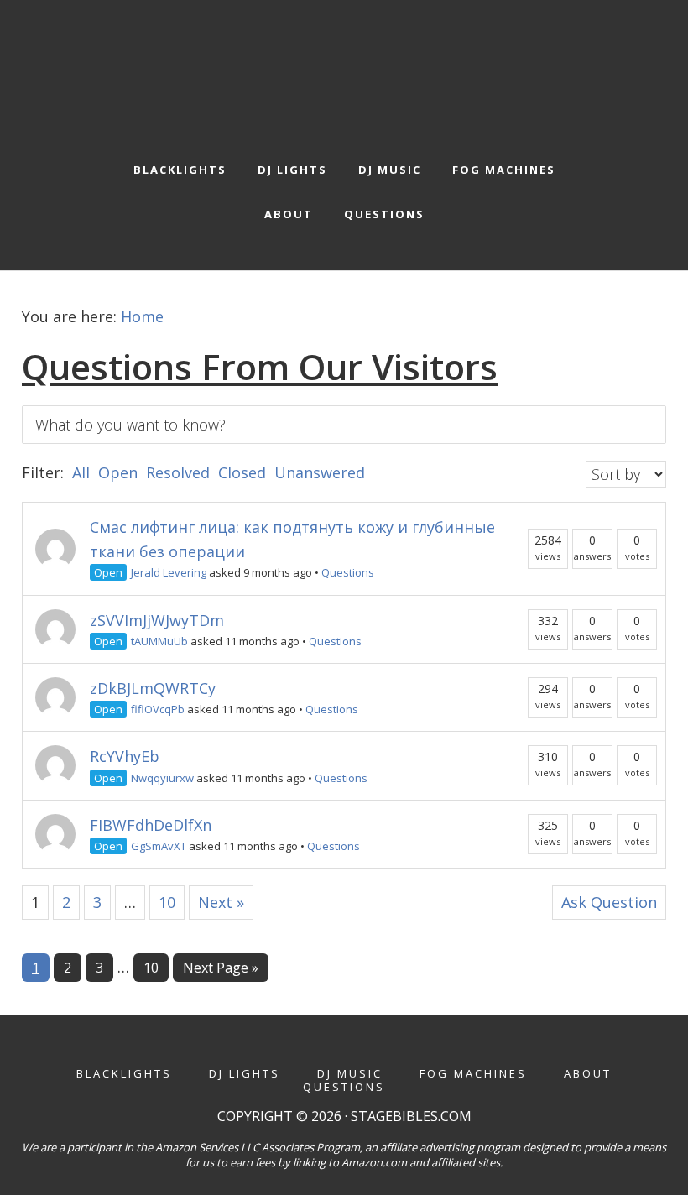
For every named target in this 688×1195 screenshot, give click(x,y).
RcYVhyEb (124, 756)
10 (167, 902)
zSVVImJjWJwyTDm (157, 620)
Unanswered (319, 472)
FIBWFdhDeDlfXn (150, 825)
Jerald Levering (168, 572)
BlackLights (124, 1073)
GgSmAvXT (158, 845)
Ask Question (609, 902)
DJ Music (350, 1073)
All (81, 472)
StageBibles (344, 69)
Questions (347, 572)
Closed (242, 472)
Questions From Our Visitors (260, 366)
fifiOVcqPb (158, 709)
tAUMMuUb (159, 641)
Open (118, 472)
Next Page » (220, 970)
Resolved (178, 472)
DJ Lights (244, 1073)
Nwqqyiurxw (162, 777)
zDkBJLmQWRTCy (153, 688)
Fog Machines (473, 1073)
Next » (221, 902)
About (588, 1073)
